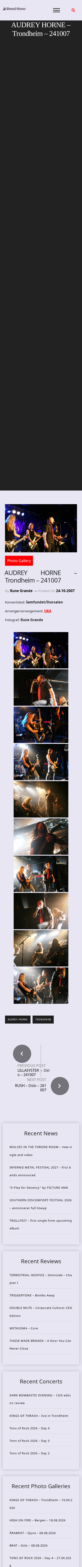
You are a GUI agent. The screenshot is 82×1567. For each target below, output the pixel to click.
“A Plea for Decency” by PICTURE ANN (39, 1188)
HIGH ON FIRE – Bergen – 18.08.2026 (38, 1520)
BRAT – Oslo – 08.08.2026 (29, 1545)
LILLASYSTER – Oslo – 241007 (33, 1072)
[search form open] (73, 10)
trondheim (43, 1019)
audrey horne (18, 1019)
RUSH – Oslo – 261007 (30, 1087)
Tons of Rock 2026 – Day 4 (30, 1428)
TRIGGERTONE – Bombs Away (32, 1295)
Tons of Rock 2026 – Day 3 (30, 1441)
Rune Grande (21, 590)
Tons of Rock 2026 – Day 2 (30, 1453)
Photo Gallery (19, 560)
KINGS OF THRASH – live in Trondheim (39, 1416)
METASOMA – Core (24, 1328)
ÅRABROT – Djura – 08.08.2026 (33, 1533)
